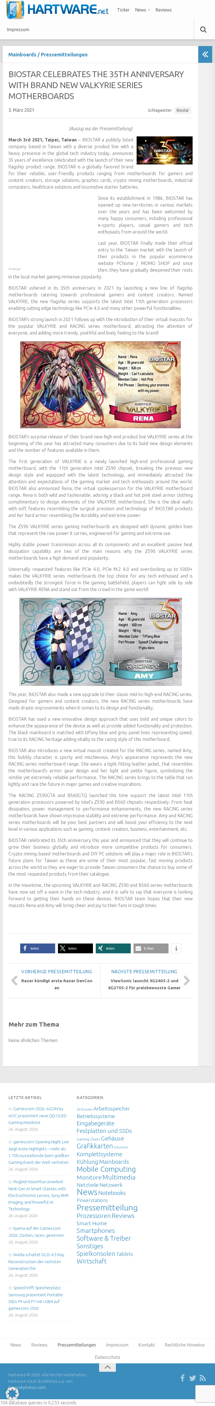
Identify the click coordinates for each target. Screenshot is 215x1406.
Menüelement (59, 10)
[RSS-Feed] (203, 1378)
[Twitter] (193, 1378)
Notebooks (112, 1192)
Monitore (89, 1177)
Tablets (124, 1254)
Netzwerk (111, 1185)
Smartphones (96, 1230)
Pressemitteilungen (64, 54)
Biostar (183, 110)
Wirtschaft (92, 1261)
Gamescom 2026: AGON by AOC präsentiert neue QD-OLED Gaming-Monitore (37, 1115)
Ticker (123, 9)
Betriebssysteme (96, 1116)
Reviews (164, 9)
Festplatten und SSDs (104, 1130)
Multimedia (118, 1177)
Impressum (18, 29)
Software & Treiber (104, 1238)
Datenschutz (107, 1357)
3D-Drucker (85, 1109)
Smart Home (92, 1223)
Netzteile (88, 1185)
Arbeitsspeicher (112, 1108)
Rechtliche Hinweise (185, 1344)
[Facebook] (182, 1378)
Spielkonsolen (96, 1253)
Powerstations (92, 1200)
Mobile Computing (106, 1169)
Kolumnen (121, 1147)
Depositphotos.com (27, 1387)
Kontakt (147, 1344)
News (140, 9)
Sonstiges (90, 1245)
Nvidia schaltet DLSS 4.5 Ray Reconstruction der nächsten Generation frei (36, 1261)
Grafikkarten (95, 1145)
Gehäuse (112, 1138)
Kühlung (87, 1161)
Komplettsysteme (99, 1154)
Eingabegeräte (95, 1123)
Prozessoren (94, 1215)
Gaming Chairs (88, 1139)
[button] (37, 948)
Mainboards (22, 54)
